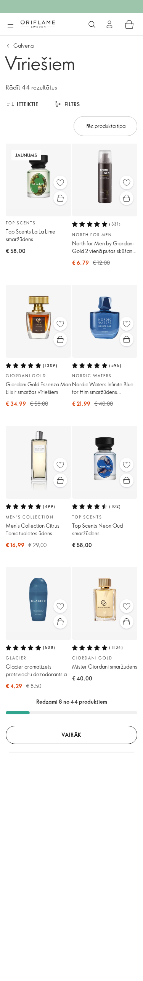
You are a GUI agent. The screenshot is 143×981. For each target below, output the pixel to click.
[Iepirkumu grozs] (129, 24)
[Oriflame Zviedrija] (38, 24)
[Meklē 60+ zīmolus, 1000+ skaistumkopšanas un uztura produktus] (92, 24)
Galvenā (23, 45)
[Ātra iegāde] (60, 198)
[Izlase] (60, 182)
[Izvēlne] (10, 24)
